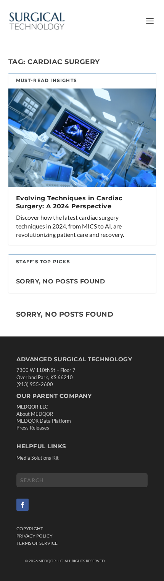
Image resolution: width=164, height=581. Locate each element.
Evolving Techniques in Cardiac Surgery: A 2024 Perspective (69, 202)
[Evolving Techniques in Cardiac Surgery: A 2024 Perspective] (82, 138)
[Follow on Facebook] (22, 505)
